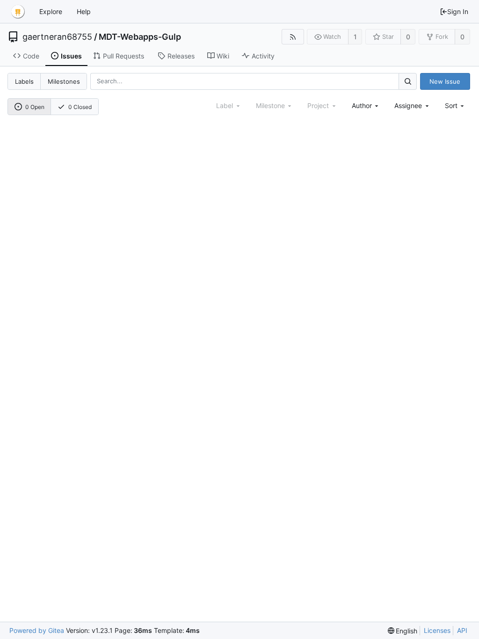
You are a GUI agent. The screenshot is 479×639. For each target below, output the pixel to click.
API (462, 630)
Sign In (457, 11)
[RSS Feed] (293, 36)
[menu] (455, 105)
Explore (50, 11)
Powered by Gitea (36, 630)
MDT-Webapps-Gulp (140, 37)
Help (84, 11)
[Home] (18, 11)
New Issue (444, 81)
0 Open (34, 106)
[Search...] (407, 81)
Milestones (64, 81)
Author (362, 105)
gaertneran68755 (57, 37)
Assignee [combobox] (408, 105)
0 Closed (80, 106)
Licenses (437, 630)
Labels (24, 81)
